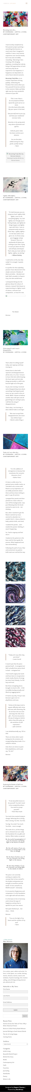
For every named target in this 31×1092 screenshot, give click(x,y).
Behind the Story (8, 1057)
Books (5, 1059)
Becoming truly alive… (9, 30)
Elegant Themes (19, 1087)
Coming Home (7, 1037)
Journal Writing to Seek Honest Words (14, 1031)
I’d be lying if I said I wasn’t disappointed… (11, 349)
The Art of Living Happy (10, 1034)
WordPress (19, 1089)
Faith (4, 1065)
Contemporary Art (11, 34)
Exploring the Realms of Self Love (13, 784)
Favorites (6, 1068)
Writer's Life (6, 1079)
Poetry (5, 1076)
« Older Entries (7, 939)
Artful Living (20, 32)
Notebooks (6, 1073)
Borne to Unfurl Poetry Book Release (14, 1028)
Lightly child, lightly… (9, 196)
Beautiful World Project (10, 1054)
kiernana (9, 32)
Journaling (6, 1071)
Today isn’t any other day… (11, 452)
